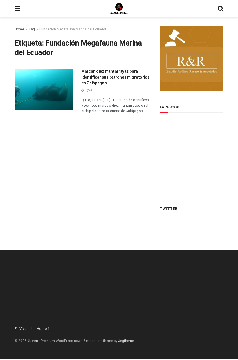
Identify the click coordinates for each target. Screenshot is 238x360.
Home (19, 29)
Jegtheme (126, 341)
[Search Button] (220, 8)
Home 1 (43, 328)
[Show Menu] (17, 8)
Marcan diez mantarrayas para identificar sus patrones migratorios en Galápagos (115, 77)
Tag (31, 29)
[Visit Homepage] (119, 8)
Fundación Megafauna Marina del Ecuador (72, 29)
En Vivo (21, 328)
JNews (32, 341)
